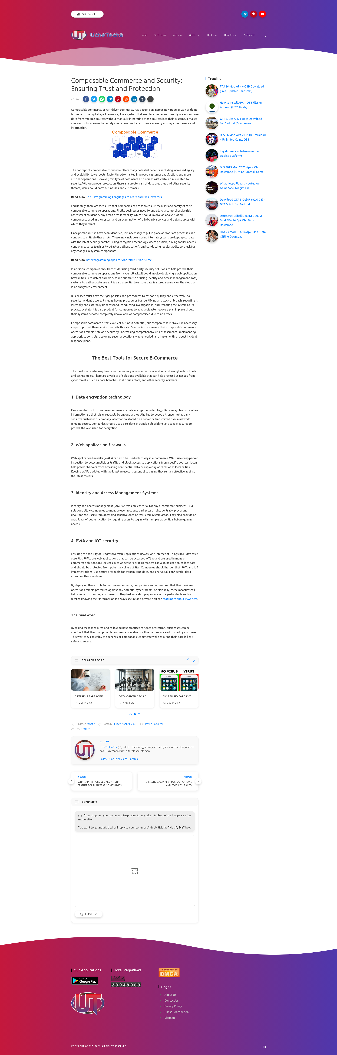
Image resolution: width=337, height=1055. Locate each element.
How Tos (229, 35)
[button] (86, 99)
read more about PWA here (180, 598)
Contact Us (171, 1000)
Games (193, 35)
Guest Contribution (176, 1012)
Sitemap (169, 1017)
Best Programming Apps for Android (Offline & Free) (119, 259)
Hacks (210, 35)
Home (144, 35)
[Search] (264, 35)
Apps (176, 35)
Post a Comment (154, 724)
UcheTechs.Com (108, 747)
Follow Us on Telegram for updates (119, 759)
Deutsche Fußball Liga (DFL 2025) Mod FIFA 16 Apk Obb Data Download (241, 220)
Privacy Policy (173, 1006)
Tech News (160, 35)
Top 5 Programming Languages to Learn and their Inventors (124, 197)
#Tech (86, 729)
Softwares (249, 35)
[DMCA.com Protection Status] (169, 972)
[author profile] (85, 749)
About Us (170, 994)
